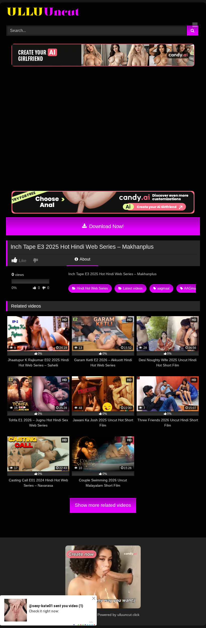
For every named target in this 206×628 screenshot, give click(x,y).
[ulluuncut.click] (103, 12)
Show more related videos (103, 505)
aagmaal (163, 288)
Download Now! (106, 226)
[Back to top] (190, 613)
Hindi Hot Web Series (92, 288)
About (84, 259)
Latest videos (133, 288)
